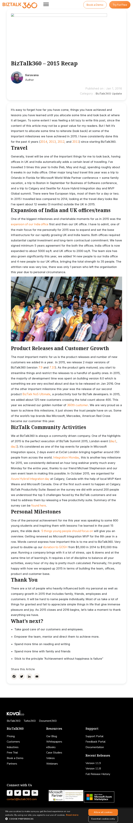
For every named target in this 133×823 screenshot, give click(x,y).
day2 (14, 447)
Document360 (48, 721)
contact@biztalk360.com (22, 799)
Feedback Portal (95, 742)
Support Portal (94, 736)
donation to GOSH (55, 547)
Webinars (52, 764)
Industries (13, 747)
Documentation (95, 747)
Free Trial (12, 753)
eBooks (51, 747)
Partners (12, 764)
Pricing (11, 736)
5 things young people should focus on (67, 531)
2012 (60, 142)
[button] (42, 819)
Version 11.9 (93, 763)
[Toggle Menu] (46, 4)
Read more (72, 815)
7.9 (40, 368)
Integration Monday (66, 458)
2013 (52, 142)
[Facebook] (14, 676)
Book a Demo (95, 5)
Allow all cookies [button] (103, 812)
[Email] (37, 676)
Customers (13, 742)
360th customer (77, 405)
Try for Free (120, 5)
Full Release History (98, 774)
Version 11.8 (93, 768)
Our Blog (51, 736)
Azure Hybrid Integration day (30, 479)
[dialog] (66, 815)
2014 (43, 142)
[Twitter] (22, 676)
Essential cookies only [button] (103, 818)
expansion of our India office (29, 224)
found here (38, 506)
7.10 (52, 368)
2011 (75, 142)
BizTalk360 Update (109, 94)
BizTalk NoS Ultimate (36, 394)
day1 (113, 441)
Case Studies (54, 753)
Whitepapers (54, 742)
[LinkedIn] (29, 676)
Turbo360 (30, 721)
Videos (50, 758)
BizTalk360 (13, 721)
